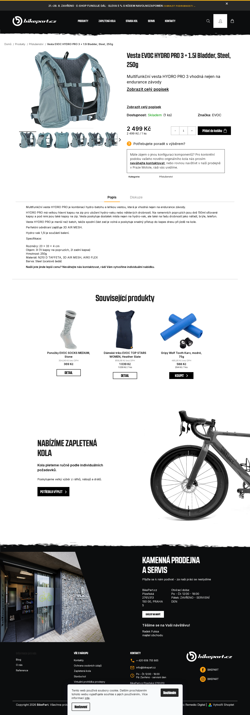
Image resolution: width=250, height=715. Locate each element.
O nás (19, 664)
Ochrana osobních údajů (88, 665)
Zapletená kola (82, 670)
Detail (69, 372)
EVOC (216, 115)
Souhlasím (169, 692)
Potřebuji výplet (51, 491)
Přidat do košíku (212, 130)
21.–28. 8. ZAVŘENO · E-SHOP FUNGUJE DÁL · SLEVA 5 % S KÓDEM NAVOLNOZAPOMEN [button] (105, 5)
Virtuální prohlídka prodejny (89, 681)
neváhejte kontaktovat (147, 163)
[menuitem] (83, 21)
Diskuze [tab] (136, 197)
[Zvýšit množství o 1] (192, 131)
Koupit (179, 375)
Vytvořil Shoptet (223, 704)
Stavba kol (80, 676)
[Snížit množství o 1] (175, 131)
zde (87, 698)
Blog (18, 659)
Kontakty (79, 660)
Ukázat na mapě (153, 614)
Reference (22, 670)
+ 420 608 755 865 (147, 660)
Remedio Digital (195, 704)
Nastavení (81, 707)
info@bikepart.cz (146, 667)
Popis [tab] (112, 197)
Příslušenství (166, 176)
